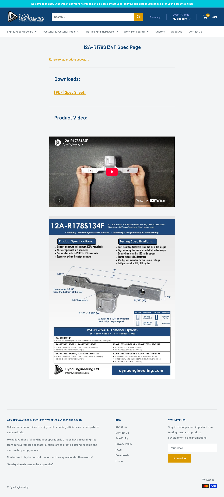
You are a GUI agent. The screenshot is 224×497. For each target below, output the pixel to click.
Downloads (122, 455)
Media (119, 461)
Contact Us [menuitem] (195, 31)
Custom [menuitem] (160, 31)
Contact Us (122, 432)
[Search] (138, 17)
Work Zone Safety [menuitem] (134, 31)
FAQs (118, 449)
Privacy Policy (123, 443)
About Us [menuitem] (176, 31)
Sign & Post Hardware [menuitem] (20, 31)
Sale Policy (122, 438)
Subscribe (179, 458)
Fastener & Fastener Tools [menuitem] (59, 31)
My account (180, 18)
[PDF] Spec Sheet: (70, 92)
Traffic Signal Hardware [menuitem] (100, 31)
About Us (121, 426)
